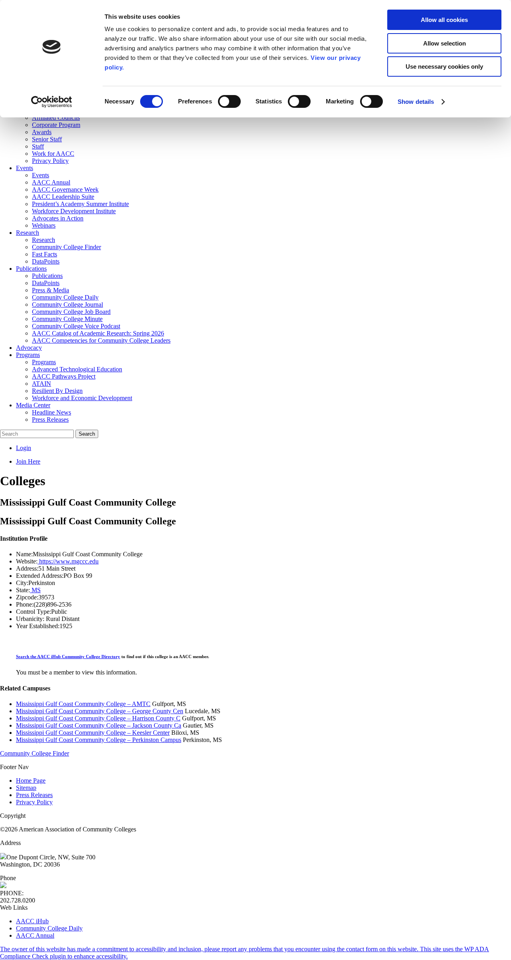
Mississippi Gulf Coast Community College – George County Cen (99, 711)
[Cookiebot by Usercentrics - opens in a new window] (52, 102)
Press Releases (34, 794)
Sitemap (26, 787)
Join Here (28, 461)
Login (23, 447)
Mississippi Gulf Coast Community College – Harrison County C (98, 718)
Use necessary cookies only (444, 66)
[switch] (229, 101)
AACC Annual (35, 935)
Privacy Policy (34, 802)
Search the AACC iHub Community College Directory (68, 656)
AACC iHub (32, 921)
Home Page (31, 780)
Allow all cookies (444, 19)
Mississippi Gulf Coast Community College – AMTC (83, 703)
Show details (416, 101)
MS (35, 590)
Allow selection (444, 43)
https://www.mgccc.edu (68, 561)
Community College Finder (34, 753)
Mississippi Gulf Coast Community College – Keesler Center (93, 732)
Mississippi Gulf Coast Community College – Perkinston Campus (98, 739)
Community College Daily (49, 928)
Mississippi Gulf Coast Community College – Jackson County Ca (98, 725)
